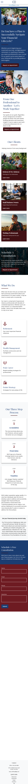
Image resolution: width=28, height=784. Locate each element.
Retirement (14, 777)
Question (4, 594)
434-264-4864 (16, 765)
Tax (14, 783)
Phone (3, 585)
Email (3, 577)
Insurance (14, 781)
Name (3, 568)
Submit (5, 606)
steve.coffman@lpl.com (14, 771)
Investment (14, 778)
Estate (14, 780)
